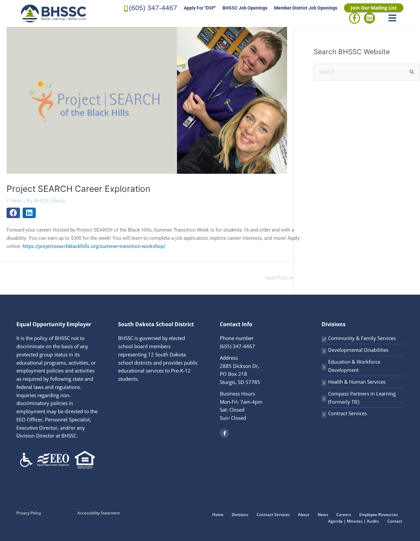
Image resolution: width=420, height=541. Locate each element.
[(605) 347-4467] (126, 8)
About (303, 514)
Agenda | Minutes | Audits (353, 521)
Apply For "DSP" (200, 8)
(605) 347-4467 (153, 7)
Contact (394, 521)
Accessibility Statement (98, 513)
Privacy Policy (28, 513)
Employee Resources (378, 514)
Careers (343, 514)
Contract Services (347, 413)
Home (217, 514)
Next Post (279, 278)
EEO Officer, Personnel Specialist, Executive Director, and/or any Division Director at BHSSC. (53, 427)
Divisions (240, 514)
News (16, 200)
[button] (13, 213)
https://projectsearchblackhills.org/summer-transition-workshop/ (94, 246)
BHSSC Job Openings (244, 8)
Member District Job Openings (305, 8)
